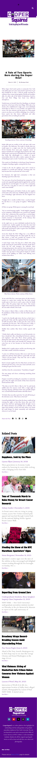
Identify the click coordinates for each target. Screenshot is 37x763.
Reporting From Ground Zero (16, 592)
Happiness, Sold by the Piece (16, 457)
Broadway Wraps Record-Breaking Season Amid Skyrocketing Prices (14, 640)
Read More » (5, 472)
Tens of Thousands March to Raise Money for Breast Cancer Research (17, 500)
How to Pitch (15, 754)
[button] (18, 5)
